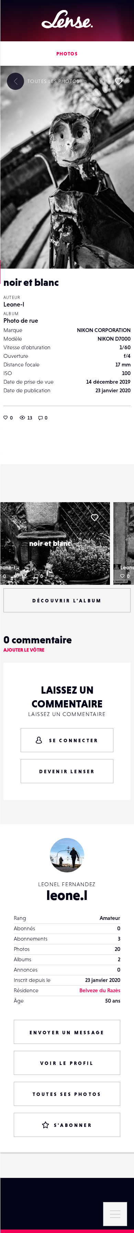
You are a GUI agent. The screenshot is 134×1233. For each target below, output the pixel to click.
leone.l (67, 895)
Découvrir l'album (67, 600)
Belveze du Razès (99, 990)
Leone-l (13, 304)
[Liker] (119, 81)
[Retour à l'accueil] (67, 19)
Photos (67, 53)
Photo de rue (20, 320)
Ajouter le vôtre (23, 650)
